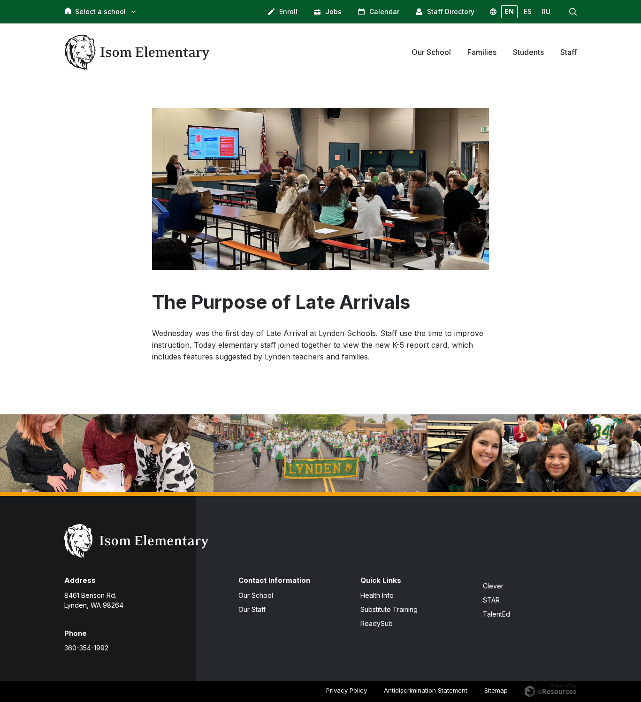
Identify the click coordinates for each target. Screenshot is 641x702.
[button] (573, 11)
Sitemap (496, 690)
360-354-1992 (86, 648)
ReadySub (376, 623)
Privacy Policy (346, 690)
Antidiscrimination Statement (425, 690)
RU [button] (546, 11)
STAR (491, 600)
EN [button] (509, 11)
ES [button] (528, 11)
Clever (493, 586)
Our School (255, 595)
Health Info (377, 595)
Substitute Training (389, 609)
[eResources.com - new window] (551, 689)
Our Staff (252, 609)
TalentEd (496, 614)
